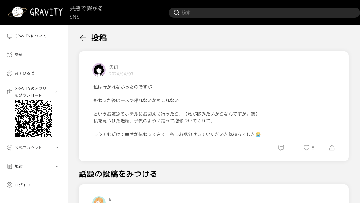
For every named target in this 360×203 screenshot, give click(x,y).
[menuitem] (33, 36)
